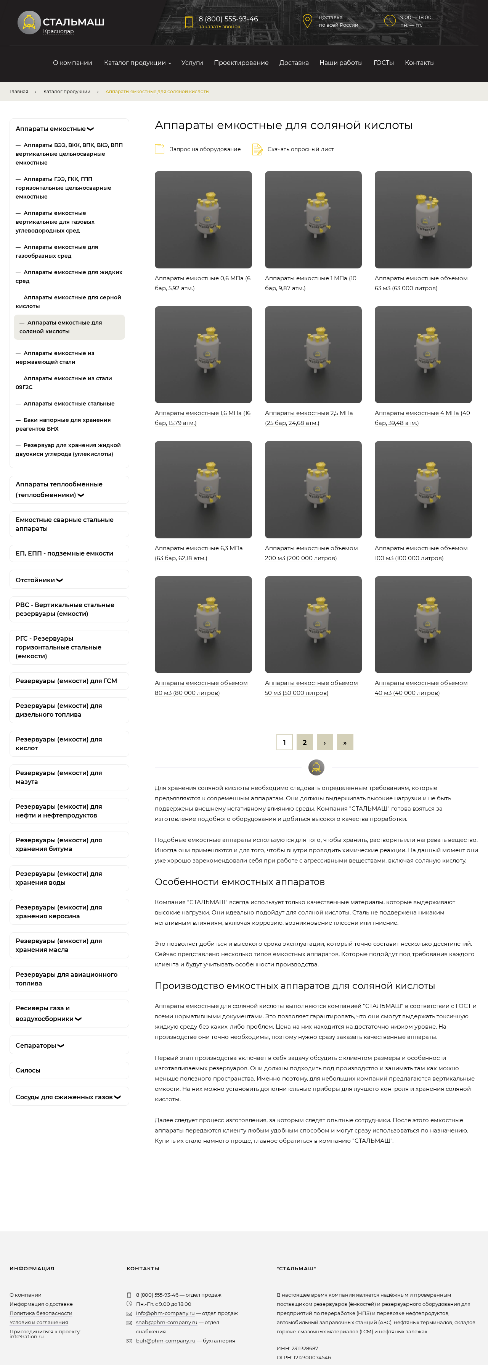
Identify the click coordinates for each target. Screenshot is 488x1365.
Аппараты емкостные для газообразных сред (57, 251)
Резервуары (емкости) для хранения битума (59, 845)
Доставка (294, 62)
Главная (19, 91)
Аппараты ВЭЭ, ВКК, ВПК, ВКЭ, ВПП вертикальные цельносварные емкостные (69, 154)
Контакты (420, 62)
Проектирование (241, 62)
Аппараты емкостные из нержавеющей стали (55, 357)
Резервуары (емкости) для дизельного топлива (59, 710)
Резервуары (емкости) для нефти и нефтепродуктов (59, 811)
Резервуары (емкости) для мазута (59, 777)
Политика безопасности (41, 1313)
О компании (72, 62)
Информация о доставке (41, 1304)
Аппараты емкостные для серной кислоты (68, 302)
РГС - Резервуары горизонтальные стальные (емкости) (58, 647)
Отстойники (40, 580)
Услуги (192, 62)
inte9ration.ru (27, 1336)
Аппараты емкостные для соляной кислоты (60, 327)
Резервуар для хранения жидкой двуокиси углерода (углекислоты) (68, 449)
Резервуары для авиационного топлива (66, 979)
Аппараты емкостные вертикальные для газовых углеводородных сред (55, 222)
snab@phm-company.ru (166, 1322)
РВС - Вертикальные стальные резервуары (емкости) (65, 609)
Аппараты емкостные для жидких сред (69, 276)
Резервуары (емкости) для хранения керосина (59, 912)
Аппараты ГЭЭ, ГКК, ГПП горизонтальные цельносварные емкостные (63, 188)
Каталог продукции (135, 62)
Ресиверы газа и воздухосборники (49, 1014)
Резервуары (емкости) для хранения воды (59, 878)
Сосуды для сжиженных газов (69, 1097)
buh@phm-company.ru (166, 1341)
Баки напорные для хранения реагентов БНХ (63, 424)
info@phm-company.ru (165, 1313)
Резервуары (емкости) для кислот (59, 744)
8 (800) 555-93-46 (228, 19)
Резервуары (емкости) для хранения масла (59, 945)
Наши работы (341, 62)
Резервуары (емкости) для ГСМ (66, 681)
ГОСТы (384, 62)
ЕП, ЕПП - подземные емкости (64, 553)
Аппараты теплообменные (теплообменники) (59, 490)
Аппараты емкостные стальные (69, 403)
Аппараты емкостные (55, 128)
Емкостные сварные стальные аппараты (65, 524)
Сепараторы (40, 1045)
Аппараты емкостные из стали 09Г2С (64, 383)
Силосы (28, 1070)
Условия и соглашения (39, 1322)
